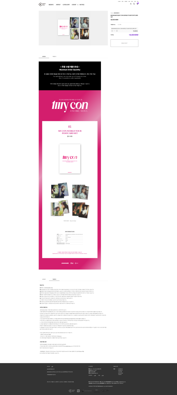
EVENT (74, 4)
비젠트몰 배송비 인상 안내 (51, 374)
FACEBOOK (120, 370)
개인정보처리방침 (71, 381)
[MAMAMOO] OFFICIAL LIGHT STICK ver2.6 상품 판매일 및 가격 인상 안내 (60, 371)
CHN (135, 1)
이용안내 (54, 56)
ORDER (126, 1)
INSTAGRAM (120, 373)
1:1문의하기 (57, 381)
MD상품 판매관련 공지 (50, 369)
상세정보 (44, 56)
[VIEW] (98, 383)
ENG (132, 1)
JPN (137, 1)
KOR (129, 1)
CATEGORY (66, 4)
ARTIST (58, 4)
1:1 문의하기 (90, 375)
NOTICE (82, 4)
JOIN (122, 1)
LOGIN (119, 1)
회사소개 (48, 381)
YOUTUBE (120, 371)
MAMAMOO (116, 13)
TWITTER (119, 374)
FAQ (99, 375)
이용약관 (65, 381)
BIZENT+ (51, 4)
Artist (112, 13)
